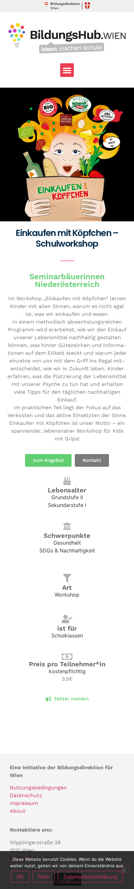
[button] (67, 70)
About (17, 811)
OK (20, 876)
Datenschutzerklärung (90, 876)
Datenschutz (26, 795)
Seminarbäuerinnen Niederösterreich (67, 280)
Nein (43, 876)
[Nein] (123, 869)
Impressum (24, 803)
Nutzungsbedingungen (38, 787)
